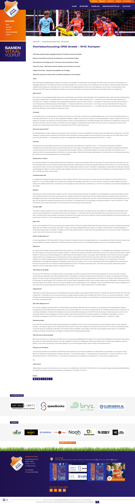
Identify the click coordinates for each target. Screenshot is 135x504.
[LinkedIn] (59, 490)
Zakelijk (8, 29)
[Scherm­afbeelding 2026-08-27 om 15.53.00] (23, 406)
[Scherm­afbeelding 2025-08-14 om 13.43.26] (74, 432)
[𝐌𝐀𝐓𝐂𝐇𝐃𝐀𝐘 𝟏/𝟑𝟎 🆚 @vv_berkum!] (59, 472)
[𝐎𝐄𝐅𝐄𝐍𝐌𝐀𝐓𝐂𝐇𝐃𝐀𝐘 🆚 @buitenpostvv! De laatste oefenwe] (97, 472)
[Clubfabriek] (45, 432)
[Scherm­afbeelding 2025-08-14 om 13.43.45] (60, 432)
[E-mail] (34, 379)
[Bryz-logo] (82, 406)
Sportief (9, 27)
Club (7, 24)
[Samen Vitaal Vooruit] (15, 52)
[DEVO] (16, 432)
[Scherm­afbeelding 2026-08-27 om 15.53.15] (103, 432)
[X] (55, 490)
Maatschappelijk (11, 32)
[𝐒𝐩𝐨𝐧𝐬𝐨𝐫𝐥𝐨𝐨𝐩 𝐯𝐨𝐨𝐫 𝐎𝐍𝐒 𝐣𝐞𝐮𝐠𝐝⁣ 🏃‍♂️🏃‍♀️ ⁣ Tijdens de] (116, 472)
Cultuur (8, 34)
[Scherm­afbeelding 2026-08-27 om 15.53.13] (118, 432)
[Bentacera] (89, 432)
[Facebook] (51, 490)
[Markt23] (31, 432)
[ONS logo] (11, 9)
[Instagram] (64, 490)
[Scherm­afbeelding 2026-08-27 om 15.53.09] (112, 406)
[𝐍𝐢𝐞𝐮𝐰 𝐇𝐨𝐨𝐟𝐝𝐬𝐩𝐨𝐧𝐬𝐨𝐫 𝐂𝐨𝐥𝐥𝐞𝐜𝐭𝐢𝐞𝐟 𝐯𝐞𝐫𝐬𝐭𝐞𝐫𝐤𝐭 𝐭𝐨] (78, 472)
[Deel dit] (38, 379)
